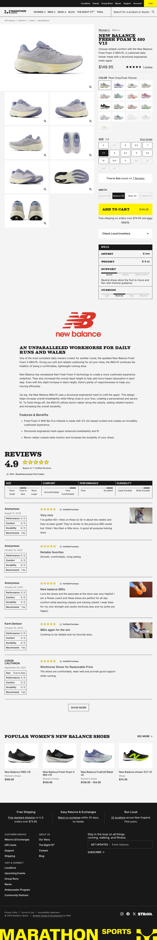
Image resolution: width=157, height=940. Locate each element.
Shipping (10, 855)
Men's (116, 30)
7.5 (103, 153)
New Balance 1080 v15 (18, 771)
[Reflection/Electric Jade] (146, 106)
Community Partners (17, 895)
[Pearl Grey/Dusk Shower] (105, 85)
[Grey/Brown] (146, 117)
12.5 (103, 168)
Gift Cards (10, 845)
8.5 (125, 153)
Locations (85, 3)
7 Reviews (138, 178)
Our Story (44, 839)
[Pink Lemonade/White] (105, 95)
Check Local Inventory (116, 233)
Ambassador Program (17, 889)
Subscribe (94, 852)
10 (103, 160)
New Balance (43, 20)
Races (118, 3)
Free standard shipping (21, 817)
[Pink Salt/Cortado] (132, 106)
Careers (43, 850)
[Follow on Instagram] (121, 913)
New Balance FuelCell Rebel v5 (97, 773)
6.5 (136, 145)
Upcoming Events (15, 873)
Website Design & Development (48, 915)
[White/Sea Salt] (105, 117)
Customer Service (15, 834)
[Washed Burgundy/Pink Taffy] (146, 95)
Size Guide (146, 139)
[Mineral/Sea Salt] (146, 85)
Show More (78, 707)
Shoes (32, 20)
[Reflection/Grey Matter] (132, 117)
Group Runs (107, 3)
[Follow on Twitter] (134, 913)
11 (125, 160)
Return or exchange (69, 817)
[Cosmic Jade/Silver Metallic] (118, 95)
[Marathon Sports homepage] (15, 12)
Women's (22, 20)
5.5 (114, 145)
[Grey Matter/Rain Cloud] (118, 106)
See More (143, 736)
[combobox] (134, 12)
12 (148, 160)
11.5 (136, 160)
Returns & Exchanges (17, 839)
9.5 (147, 153)
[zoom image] (90, 87)
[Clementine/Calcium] (105, 127)
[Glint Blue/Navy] (118, 117)
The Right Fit (47, 845)
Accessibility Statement (49, 912)
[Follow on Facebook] (128, 913)
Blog (41, 855)
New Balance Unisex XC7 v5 (135, 771)
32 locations (118, 817)
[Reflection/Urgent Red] (132, 95)
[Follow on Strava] (145, 914)
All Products (10, 20)
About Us (44, 834)
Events (96, 3)
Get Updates (99, 844)
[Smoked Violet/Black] (118, 85)
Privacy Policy (11, 912)
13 (114, 168)
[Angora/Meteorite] (132, 85)
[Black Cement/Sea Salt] (105, 106)
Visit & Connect (14, 862)
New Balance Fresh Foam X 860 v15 (59, 773)
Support (127, 3)
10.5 (114, 160)
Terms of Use (27, 912)
